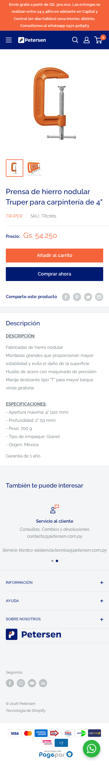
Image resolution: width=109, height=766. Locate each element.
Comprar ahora (54, 274)
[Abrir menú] (9, 40)
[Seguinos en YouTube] (32, 683)
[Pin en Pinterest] (77, 297)
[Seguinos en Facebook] (10, 683)
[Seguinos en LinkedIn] (43, 683)
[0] (98, 40)
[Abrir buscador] (75, 40)
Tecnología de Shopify (25, 710)
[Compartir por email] (99, 297)
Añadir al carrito (54, 255)
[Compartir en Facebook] (66, 297)
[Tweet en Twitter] (88, 297)
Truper (14, 216)
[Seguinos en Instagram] (21, 683)
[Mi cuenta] (87, 40)
